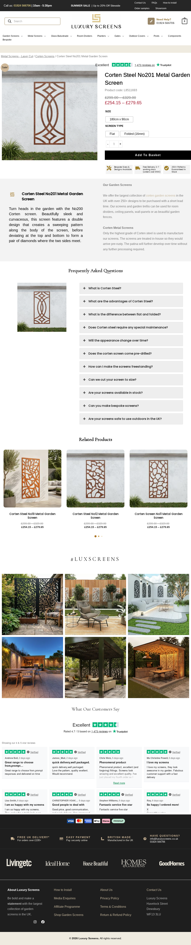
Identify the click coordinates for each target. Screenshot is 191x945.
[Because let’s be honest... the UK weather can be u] (95, 667)
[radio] (119, 119)
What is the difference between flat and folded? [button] (124, 314)
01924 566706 (165, 22)
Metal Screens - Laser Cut (17, 56)
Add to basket (148, 155)
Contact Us (154, 889)
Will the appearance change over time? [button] (118, 340)
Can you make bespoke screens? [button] (113, 406)
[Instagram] (35, 922)
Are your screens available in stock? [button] (115, 393)
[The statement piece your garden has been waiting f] (32, 604)
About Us (106, 889)
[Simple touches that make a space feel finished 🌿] (95, 604)
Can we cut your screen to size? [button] (112, 379)
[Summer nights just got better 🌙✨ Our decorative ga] (32, 667)
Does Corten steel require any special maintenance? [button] (128, 327)
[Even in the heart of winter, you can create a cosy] (158, 667)
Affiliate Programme (67, 906)
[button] (12, 36)
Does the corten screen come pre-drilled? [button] (120, 353)
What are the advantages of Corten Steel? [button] (120, 301)
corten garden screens (160, 195)
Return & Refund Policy (115, 914)
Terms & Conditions (113, 906)
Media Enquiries (65, 898)
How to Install (63, 889)
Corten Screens (44, 56)
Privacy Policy (109, 898)
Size (108, 111)
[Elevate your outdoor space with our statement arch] (158, 604)
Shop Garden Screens (68, 914)
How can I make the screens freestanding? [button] (120, 366)
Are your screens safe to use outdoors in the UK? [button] (125, 419)
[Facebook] (43, 922)
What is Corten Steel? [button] (104, 288)
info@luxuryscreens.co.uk (164, 838)
